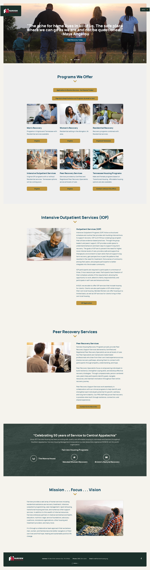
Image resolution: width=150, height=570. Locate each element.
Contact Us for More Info (88, 407)
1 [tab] (71, 59)
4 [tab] (77, 59)
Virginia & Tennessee (103, 141)
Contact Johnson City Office (106, 189)
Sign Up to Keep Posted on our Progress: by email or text (75, 98)
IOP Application (86, 303)
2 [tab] (73, 59)
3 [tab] (75, 59)
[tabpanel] (75, 33)
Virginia (37, 141)
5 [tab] (78, 59)
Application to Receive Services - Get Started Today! (75, 90)
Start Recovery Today (75, 39)
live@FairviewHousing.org (100, 558)
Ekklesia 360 (75, 563)
